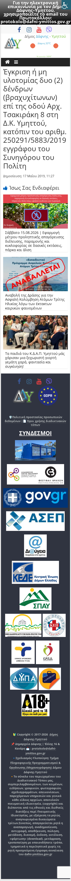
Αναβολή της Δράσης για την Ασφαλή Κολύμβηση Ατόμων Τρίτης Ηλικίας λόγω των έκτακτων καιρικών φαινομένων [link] (35, 301)
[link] (66, 5)
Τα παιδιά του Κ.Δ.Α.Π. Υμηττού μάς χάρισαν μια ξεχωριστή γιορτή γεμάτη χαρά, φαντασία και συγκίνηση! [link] (35, 360)
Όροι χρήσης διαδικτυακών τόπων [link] (46, 423)
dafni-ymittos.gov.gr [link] (38, 854)
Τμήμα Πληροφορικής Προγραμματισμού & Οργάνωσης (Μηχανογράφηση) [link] (35, 762)
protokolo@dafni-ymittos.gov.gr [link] (36, 21)
